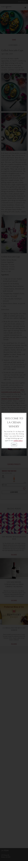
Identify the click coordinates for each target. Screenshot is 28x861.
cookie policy (18, 441)
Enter (14, 444)
